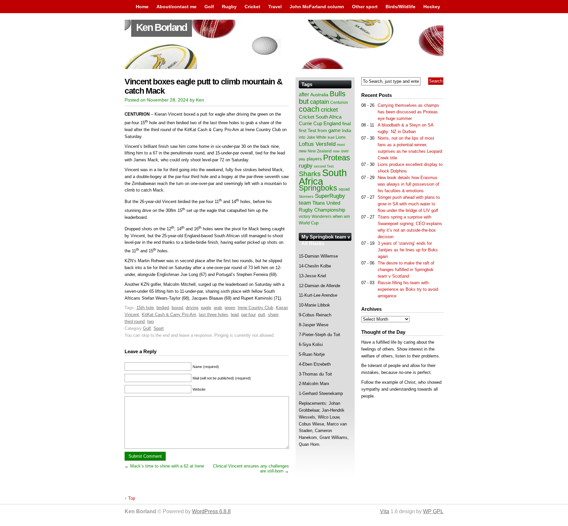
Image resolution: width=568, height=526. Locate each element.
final (346, 123)
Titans (318, 203)
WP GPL (433, 511)
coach (309, 109)
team (305, 203)
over (345, 151)
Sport (159, 328)
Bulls (337, 94)
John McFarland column (317, 6)
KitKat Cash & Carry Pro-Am (169, 314)
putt (261, 314)
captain (319, 102)
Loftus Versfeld (317, 144)
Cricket (252, 6)
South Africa (323, 177)
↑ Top (130, 498)
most (341, 145)
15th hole (145, 307)
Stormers (306, 196)
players (314, 158)
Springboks (318, 188)
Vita (384, 511)
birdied (162, 307)
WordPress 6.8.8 (211, 511)
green (230, 307)
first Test (307, 130)
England (332, 123)
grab (218, 307)
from (322, 130)
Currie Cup (310, 123)
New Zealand (320, 151)
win (347, 216)
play (302, 159)
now (336, 151)
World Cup (309, 222)
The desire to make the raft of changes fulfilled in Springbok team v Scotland (406, 270)
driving (192, 307)
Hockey (431, 6)
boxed (177, 307)
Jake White (316, 137)
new (302, 151)
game (334, 130)
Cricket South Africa (320, 117)
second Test (324, 166)
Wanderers (321, 216)
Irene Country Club (255, 307)
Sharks (310, 173)
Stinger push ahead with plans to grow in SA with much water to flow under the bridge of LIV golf (409, 204)
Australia (319, 94)
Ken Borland (161, 27)
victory (304, 216)
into (302, 137)
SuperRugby (330, 196)
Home (142, 6)
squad (344, 189)
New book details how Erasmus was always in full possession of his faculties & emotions (408, 184)
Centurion (339, 102)
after (304, 94)
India (346, 130)
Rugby (229, 6)
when (338, 216)
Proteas (336, 157)
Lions (341, 137)
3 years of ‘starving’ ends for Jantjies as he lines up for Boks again (408, 250)
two (150, 321)
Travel (275, 6)
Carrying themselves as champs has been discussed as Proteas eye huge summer (408, 112)
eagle (206, 307)
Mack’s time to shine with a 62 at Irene (167, 466)
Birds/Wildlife (400, 6)
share (273, 314)
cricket (329, 109)
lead (235, 314)
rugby (306, 165)
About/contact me (176, 6)
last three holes (213, 314)
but (304, 101)
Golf (209, 6)
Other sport (365, 6)
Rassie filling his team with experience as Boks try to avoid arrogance (408, 289)
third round (135, 321)
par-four (248, 314)
